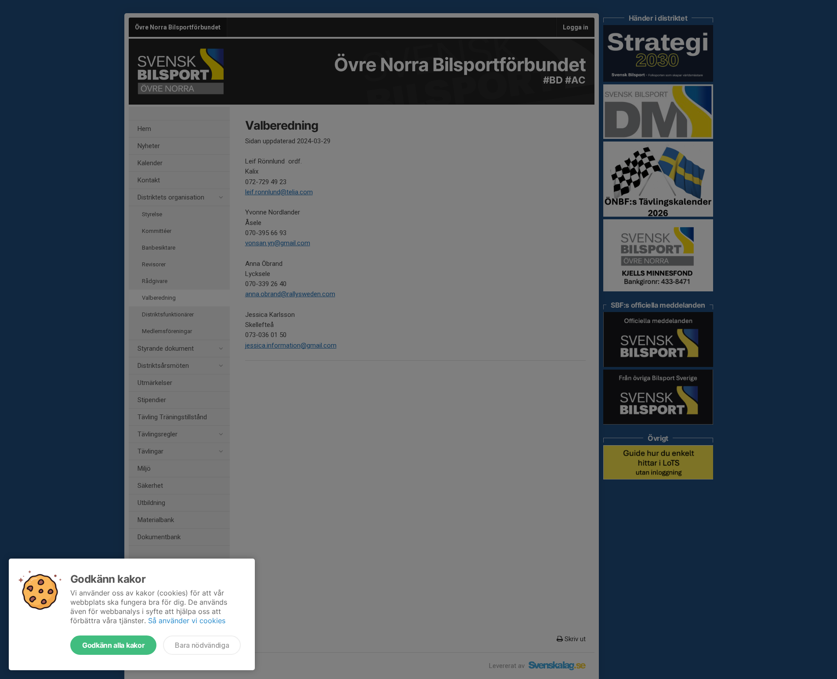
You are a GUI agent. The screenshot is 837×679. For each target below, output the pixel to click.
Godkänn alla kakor (113, 645)
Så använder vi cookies (186, 620)
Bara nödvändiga (202, 645)
